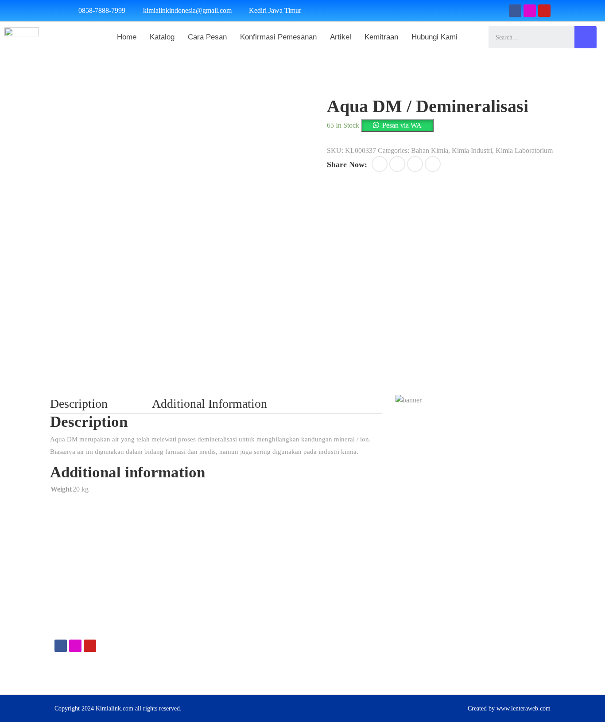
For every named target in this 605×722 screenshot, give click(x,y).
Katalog (162, 37)
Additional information (209, 403)
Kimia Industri (472, 150)
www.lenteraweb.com (523, 708)
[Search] (585, 37)
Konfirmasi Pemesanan (278, 37)
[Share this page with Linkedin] (433, 164)
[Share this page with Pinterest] (415, 164)
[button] (397, 125)
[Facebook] (515, 10)
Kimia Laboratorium (524, 150)
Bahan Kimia (429, 150)
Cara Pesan (207, 37)
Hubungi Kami (434, 37)
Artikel (340, 37)
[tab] (101, 403)
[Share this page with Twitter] (397, 164)
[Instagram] (530, 10)
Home (126, 37)
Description (79, 403)
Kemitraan (381, 37)
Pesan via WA (402, 125)
